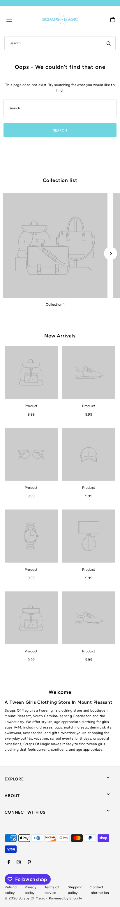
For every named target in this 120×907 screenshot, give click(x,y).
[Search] (109, 43)
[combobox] (60, 43)
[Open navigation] (21, 19)
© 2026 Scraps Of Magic (25, 898)
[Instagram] (19, 862)
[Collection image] (55, 245)
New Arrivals (60, 336)
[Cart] (112, 19)
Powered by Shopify (65, 898)
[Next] (110, 253)
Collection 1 (55, 304)
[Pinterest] (29, 862)
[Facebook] (9, 862)
